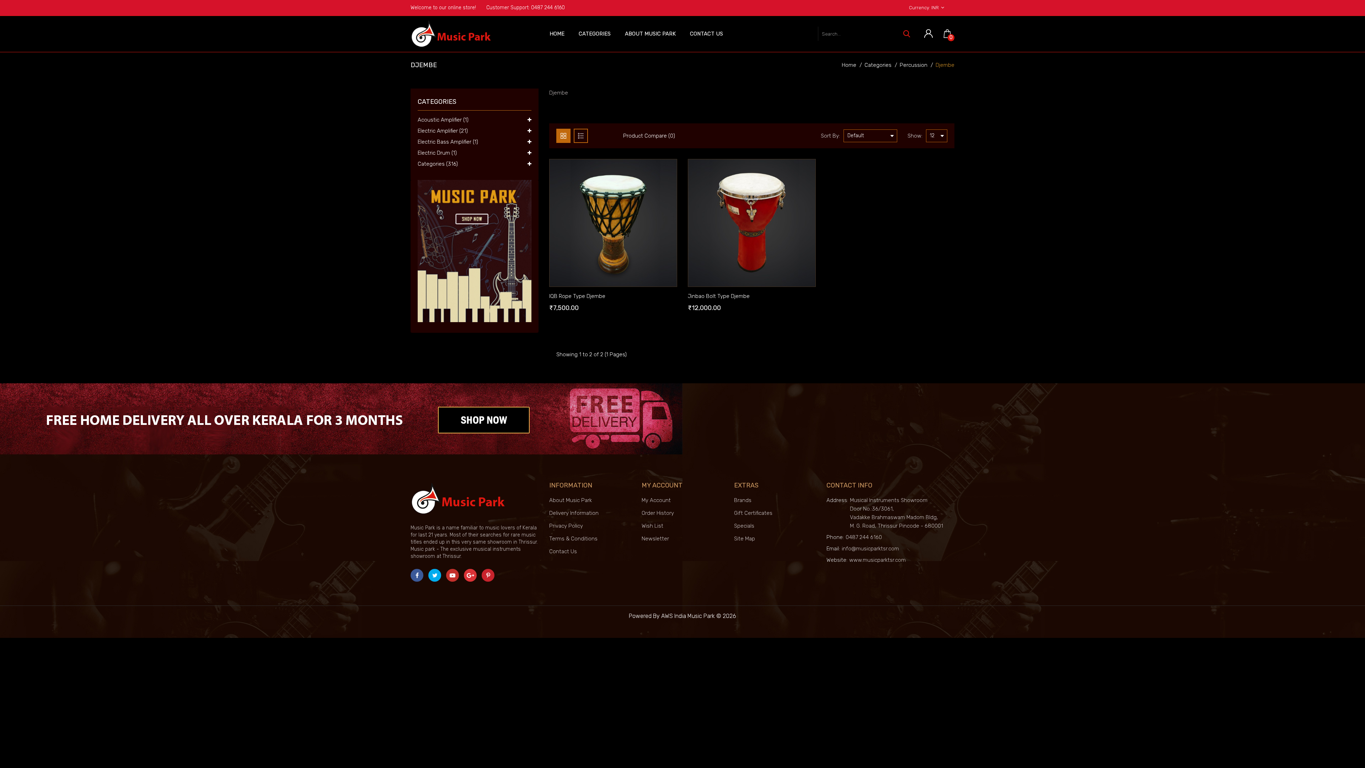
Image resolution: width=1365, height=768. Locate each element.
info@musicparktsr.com (870, 548)
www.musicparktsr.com (877, 560)
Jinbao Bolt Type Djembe (719, 296)
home (849, 65)
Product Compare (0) (649, 136)
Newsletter (655, 538)
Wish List (652, 526)
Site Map (744, 538)
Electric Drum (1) (437, 153)
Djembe (945, 65)
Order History (658, 513)
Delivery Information (574, 513)
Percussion (913, 65)
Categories (595, 34)
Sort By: (830, 136)
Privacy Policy (566, 526)
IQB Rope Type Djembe (577, 296)
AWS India (673, 616)
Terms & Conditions (573, 538)
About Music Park (650, 34)
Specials (744, 526)
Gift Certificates (753, 513)
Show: (915, 136)
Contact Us (706, 34)
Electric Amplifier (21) (443, 131)
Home (557, 34)
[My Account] (928, 33)
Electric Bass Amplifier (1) (448, 142)
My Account (656, 500)
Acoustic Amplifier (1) (443, 120)
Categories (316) (438, 164)
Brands (742, 500)
